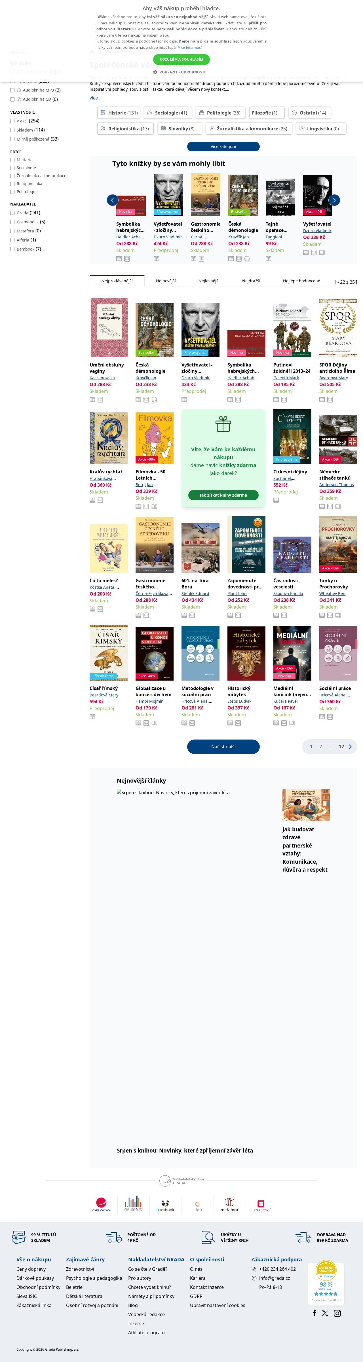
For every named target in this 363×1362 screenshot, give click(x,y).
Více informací (190, 47)
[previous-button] (113, 200)
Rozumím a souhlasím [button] (181, 59)
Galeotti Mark (286, 377)
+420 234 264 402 (277, 1269)
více (94, 98)
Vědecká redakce (146, 1314)
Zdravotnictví (80, 1269)
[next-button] (334, 200)
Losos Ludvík (239, 701)
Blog (133, 1305)
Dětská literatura (84, 1296)
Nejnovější (166, 280)
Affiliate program (146, 1332)
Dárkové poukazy (35, 1278)
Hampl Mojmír (149, 701)
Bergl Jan (144, 484)
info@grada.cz (274, 1278)
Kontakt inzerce (207, 1287)
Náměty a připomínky (151, 1296)
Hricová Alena (195, 701)
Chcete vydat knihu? (149, 1287)
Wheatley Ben (332, 593)
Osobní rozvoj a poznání (92, 1305)
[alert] (181, 41)
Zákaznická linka (34, 1305)
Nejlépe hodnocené (301, 280)
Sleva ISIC (26, 1296)
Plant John (237, 593)
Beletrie (74, 1287)
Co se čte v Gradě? (147, 1269)
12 (341, 747)
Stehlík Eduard (195, 593)
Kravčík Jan (238, 237)
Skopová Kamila (288, 593)
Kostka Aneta (102, 587)
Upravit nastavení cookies (217, 1305)
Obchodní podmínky (38, 1287)
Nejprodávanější (117, 280)
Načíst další (223, 747)
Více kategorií (223, 146)
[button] (181, 72)
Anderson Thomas (336, 484)
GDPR (196, 1296)
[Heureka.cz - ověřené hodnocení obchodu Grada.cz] (327, 1282)
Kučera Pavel (285, 701)
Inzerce (136, 1323)
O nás (196, 1269)
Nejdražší (251, 280)
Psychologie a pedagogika (94, 1278)
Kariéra (198, 1278)
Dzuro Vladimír (168, 237)
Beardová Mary (333, 377)
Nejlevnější (209, 280)
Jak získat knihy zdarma (223, 495)
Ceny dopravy (31, 1269)
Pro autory (139, 1278)
